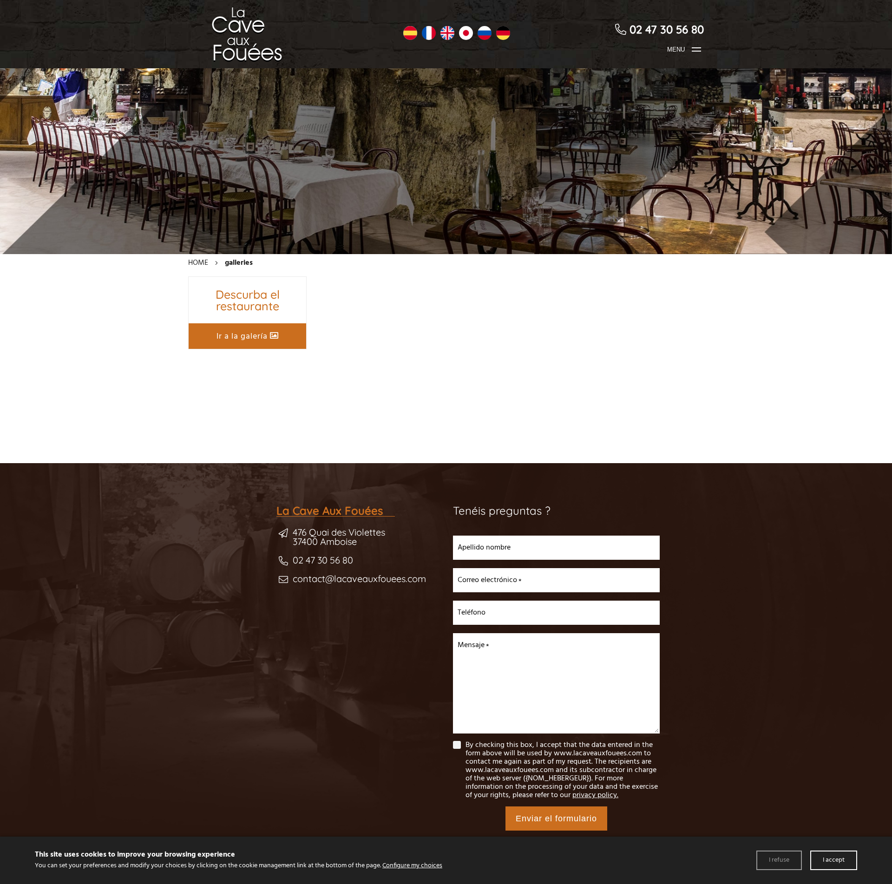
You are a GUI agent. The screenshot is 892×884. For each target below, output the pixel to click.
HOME (198, 263)
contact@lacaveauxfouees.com (359, 578)
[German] (503, 34)
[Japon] (466, 34)
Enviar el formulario (556, 818)
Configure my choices (412, 865)
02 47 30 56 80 (323, 560)
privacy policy (594, 795)
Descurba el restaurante (248, 300)
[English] (447, 34)
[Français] (429, 34)
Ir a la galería (243, 336)
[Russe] (484, 34)
